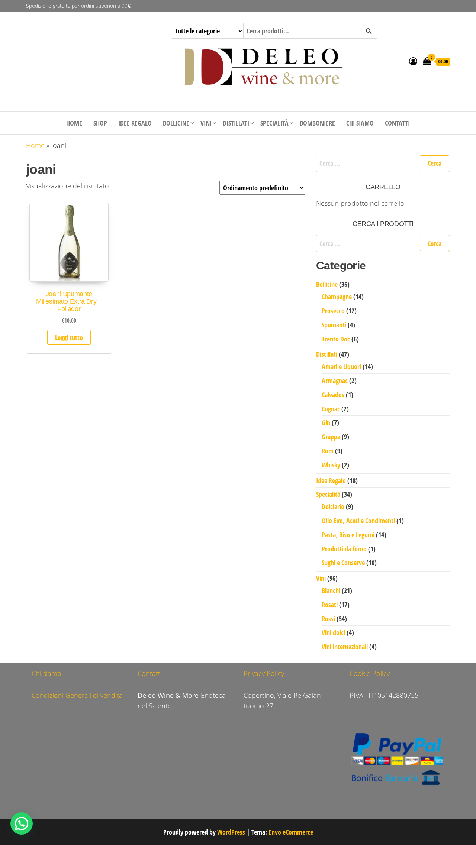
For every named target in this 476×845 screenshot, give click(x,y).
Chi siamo (360, 123)
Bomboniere (317, 123)
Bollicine (176, 123)
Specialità (274, 123)
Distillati (236, 123)
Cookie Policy (370, 673)
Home (74, 123)
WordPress (231, 832)
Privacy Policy (264, 673)
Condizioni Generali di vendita (77, 695)
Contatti (397, 123)
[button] (21, 823)
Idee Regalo (135, 123)
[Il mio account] (413, 61)
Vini (206, 123)
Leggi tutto (69, 337)
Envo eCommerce (290, 832)
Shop (100, 123)
